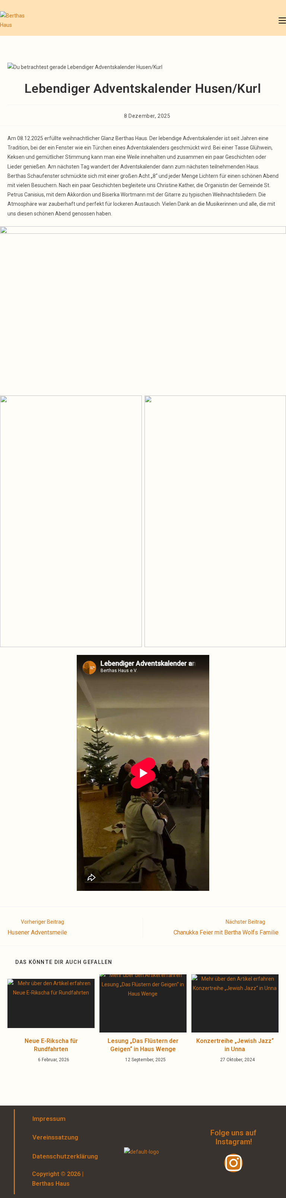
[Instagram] (233, 1163)
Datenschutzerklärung (58, 1156)
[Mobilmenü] (282, 20)
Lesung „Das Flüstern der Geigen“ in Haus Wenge (143, 1045)
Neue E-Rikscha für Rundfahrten (51, 1045)
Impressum (49, 1118)
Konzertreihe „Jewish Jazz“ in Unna (235, 1045)
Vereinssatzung (55, 1137)
